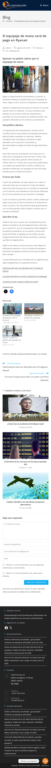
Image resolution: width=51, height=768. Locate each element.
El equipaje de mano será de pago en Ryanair (30, 21)
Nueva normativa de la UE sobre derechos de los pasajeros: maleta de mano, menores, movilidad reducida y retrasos (23, 650)
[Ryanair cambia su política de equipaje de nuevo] (12, 330)
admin (8, 48)
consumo (13, 354)
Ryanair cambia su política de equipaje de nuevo (12, 340)
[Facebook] (6, 628)
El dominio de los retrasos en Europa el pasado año (25, 463)
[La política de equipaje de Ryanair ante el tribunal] (12, 308)
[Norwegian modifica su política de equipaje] (34, 308)
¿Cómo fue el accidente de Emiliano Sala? (25, 424)
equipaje (21, 354)
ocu (38, 354)
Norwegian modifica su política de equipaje (33, 316)
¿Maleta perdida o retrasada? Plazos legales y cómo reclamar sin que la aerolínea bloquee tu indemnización (24, 750)
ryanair (44, 354)
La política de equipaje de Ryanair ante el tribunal (12, 317)
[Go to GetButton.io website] (45, 765)
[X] (10, 628)
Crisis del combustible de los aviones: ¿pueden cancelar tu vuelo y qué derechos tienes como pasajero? (23, 740)
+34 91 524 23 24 (18, 693)
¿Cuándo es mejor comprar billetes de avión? (20, 282)
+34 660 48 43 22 (17, 700)
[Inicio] (3, 21)
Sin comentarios (13, 51)
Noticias (39, 48)
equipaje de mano (30, 354)
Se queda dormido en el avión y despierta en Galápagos (25, 276)
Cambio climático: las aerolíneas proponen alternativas (25, 503)
